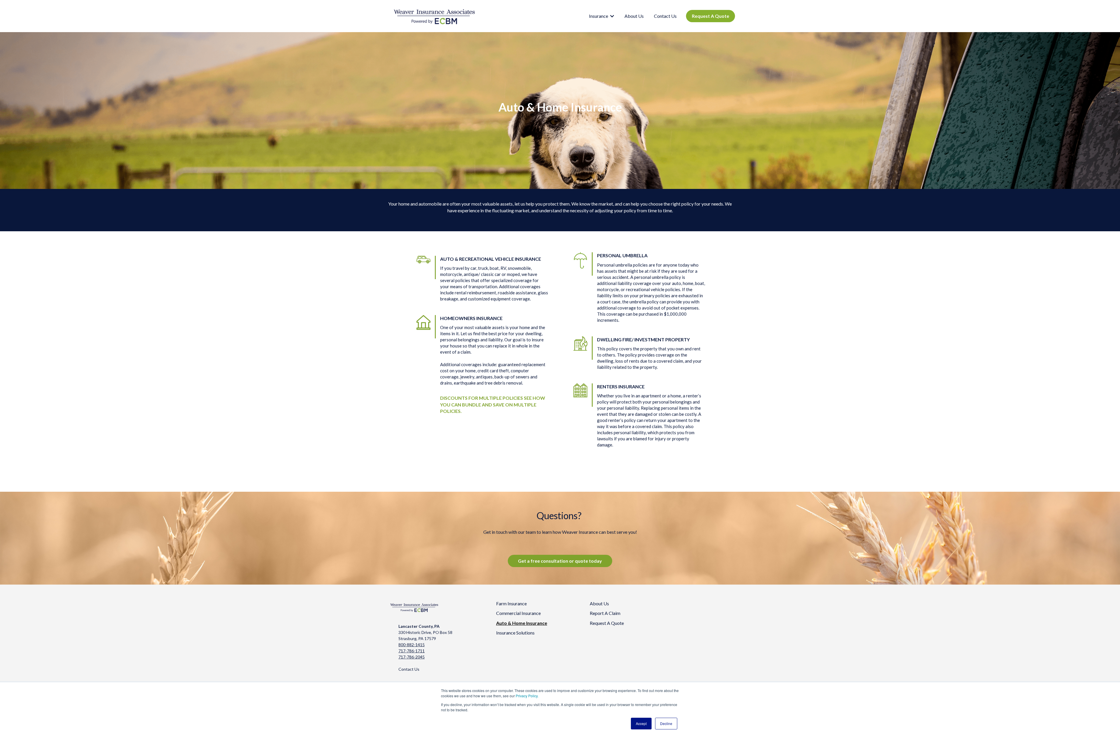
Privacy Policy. (527, 695)
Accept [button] (641, 723)
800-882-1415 (411, 644)
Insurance (598, 16)
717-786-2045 (411, 656)
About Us (634, 16)
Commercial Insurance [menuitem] (518, 613)
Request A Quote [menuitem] (607, 623)
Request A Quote (710, 16)
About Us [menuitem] (599, 603)
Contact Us (665, 16)
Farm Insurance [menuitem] (511, 603)
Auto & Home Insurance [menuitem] (521, 623)
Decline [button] (666, 723)
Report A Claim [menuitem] (605, 613)
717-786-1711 (411, 650)
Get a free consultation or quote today (560, 561)
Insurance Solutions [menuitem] (515, 632)
